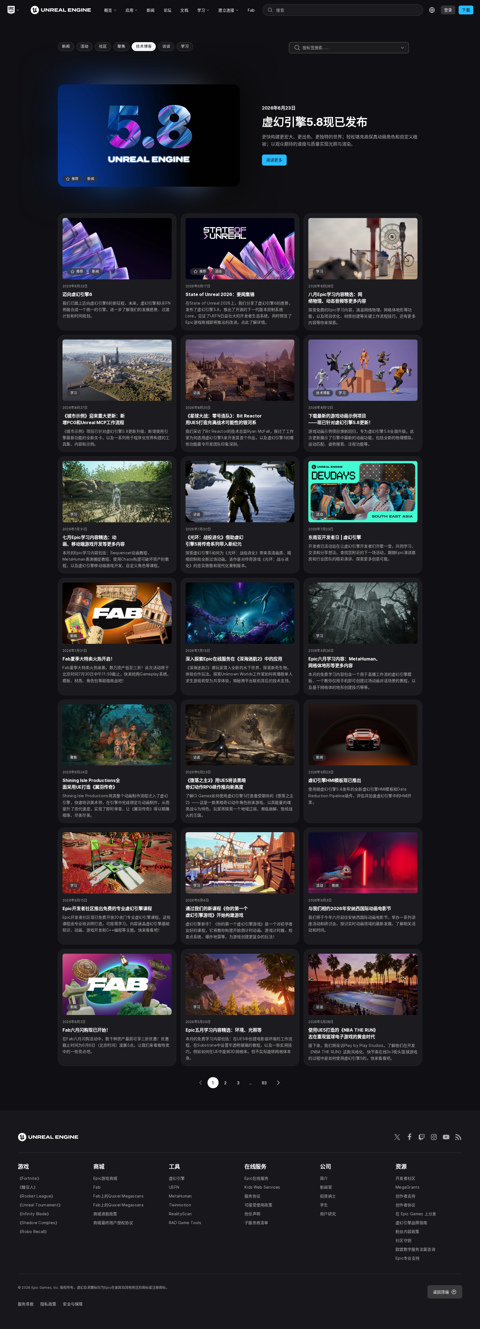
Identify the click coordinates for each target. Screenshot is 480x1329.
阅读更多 (274, 160)
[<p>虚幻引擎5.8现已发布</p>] (240, 135)
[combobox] (350, 47)
